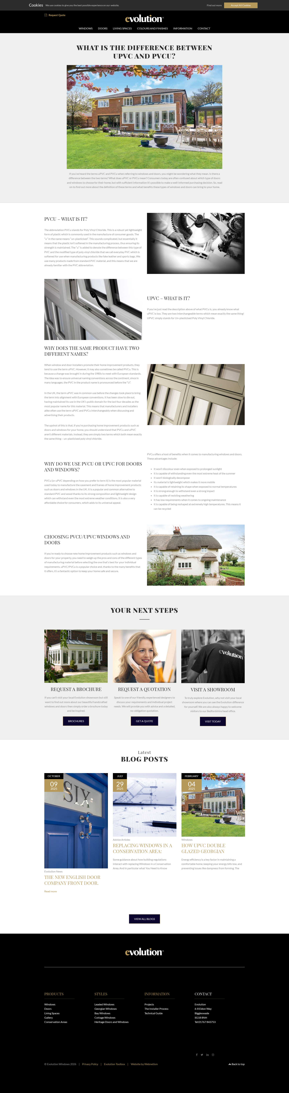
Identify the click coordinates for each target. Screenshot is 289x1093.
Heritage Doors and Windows (111, 1021)
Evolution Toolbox (114, 1064)
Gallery (48, 1017)
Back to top (238, 1064)
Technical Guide (153, 1013)
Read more (50, 891)
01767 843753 (207, 1021)
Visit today (213, 721)
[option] (76, 839)
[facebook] (197, 1054)
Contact (203, 993)
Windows (49, 1004)
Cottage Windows (104, 1017)
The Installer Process (156, 1008)
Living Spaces (52, 1013)
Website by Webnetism (144, 1064)
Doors (48, 1008)
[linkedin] (207, 1054)
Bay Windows (102, 1013)
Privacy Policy (90, 1064)
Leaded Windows (104, 1004)
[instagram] (213, 1054)
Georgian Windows (105, 1008)
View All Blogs (144, 918)
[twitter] (202, 1054)
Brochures (76, 721)
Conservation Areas (55, 1021)
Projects (149, 1004)
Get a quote (144, 721)
